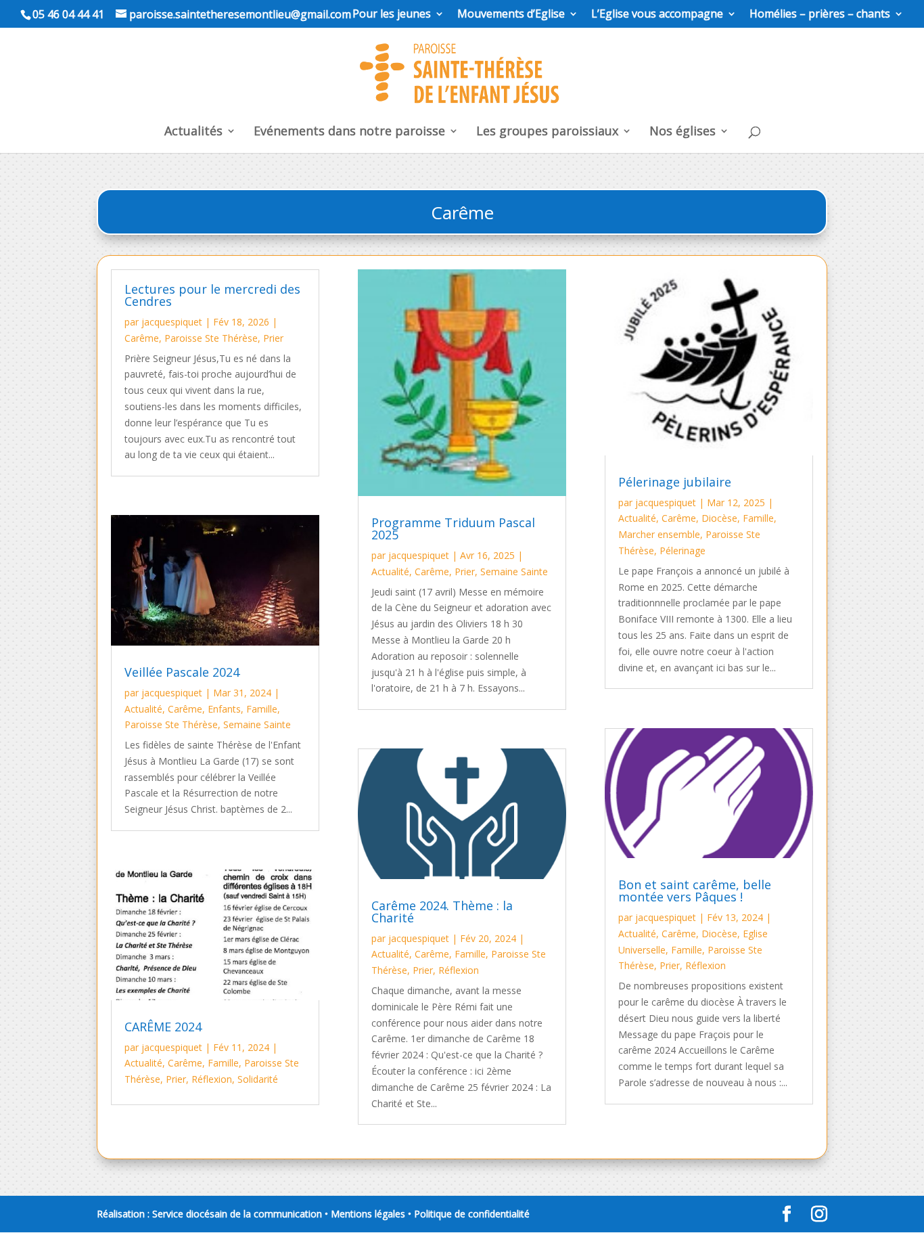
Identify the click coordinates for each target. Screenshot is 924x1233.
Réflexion (211, 1079)
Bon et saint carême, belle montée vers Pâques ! (694, 890)
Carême (141, 338)
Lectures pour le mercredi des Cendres (212, 295)
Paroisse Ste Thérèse (211, 338)
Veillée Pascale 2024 (181, 672)
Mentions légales (368, 1213)
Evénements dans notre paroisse (349, 132)
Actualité (143, 708)
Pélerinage (683, 550)
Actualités (193, 132)
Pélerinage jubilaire (674, 482)
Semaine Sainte (257, 724)
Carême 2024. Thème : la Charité (442, 911)
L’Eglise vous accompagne (657, 14)
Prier (273, 338)
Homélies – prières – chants (819, 14)
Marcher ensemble (659, 534)
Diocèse (719, 518)
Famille (261, 708)
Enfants (224, 708)
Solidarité (257, 1079)
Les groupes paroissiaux (547, 132)
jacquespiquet (171, 321)
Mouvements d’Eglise (511, 14)
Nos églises (682, 132)
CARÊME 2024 (163, 1026)
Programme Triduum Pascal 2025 (453, 528)
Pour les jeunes (391, 14)
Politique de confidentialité (472, 1213)
